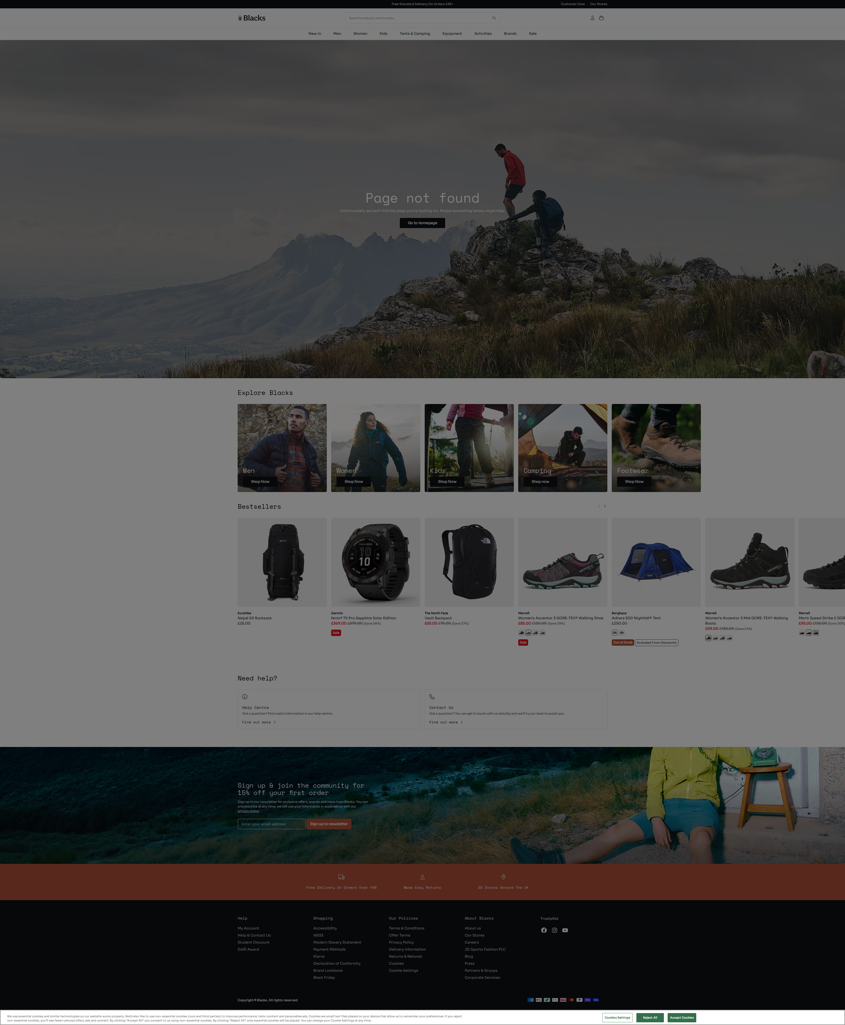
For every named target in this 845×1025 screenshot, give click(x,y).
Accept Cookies (682, 1017)
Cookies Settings (617, 1017)
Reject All (650, 1017)
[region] (422, 1017)
